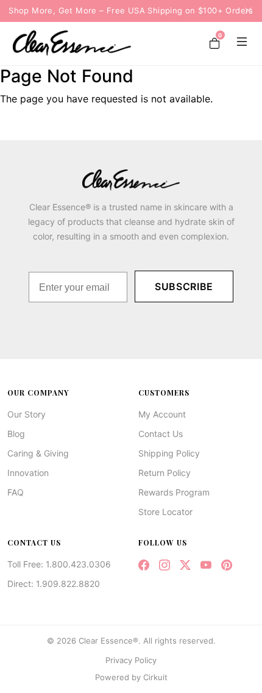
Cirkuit (155, 677)
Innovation (28, 472)
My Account (162, 414)
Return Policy (164, 472)
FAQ (15, 492)
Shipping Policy (169, 453)
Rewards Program (174, 492)
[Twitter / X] (185, 564)
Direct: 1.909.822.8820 (53, 583)
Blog (16, 433)
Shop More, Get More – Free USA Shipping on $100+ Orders (131, 10)
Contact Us (160, 433)
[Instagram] (164, 564)
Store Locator (165, 511)
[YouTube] (205, 564)
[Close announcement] (244, 11)
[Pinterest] (226, 564)
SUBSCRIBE (184, 286)
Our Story (26, 414)
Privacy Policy (131, 660)
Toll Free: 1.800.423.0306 (59, 564)
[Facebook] (143, 564)
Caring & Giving (38, 453)
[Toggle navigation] (239, 43)
